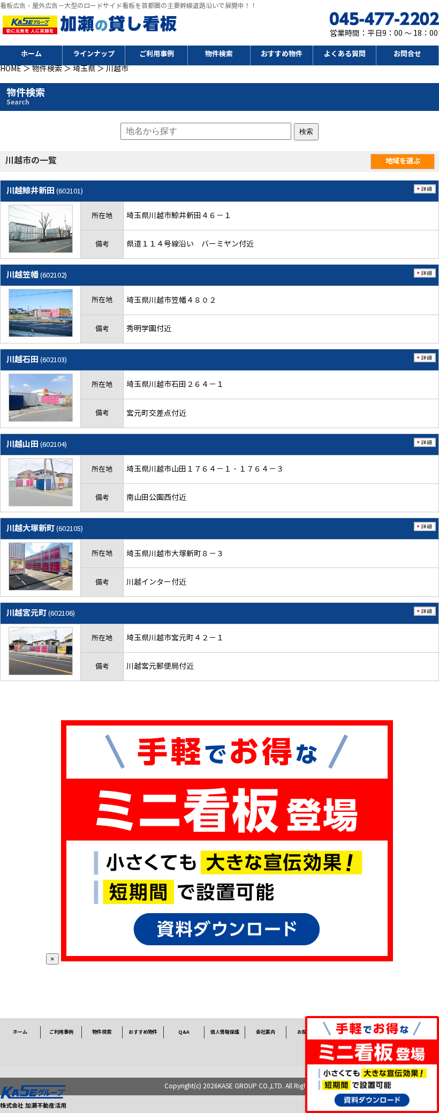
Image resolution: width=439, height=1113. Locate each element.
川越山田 (36, 444)
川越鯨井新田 (44, 190)
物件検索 (219, 53)
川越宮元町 (40, 613)
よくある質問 (345, 53)
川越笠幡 (36, 275)
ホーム (31, 53)
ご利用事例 (156, 53)
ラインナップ (94, 53)
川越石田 (36, 359)
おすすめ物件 (281, 53)
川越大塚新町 (44, 528)
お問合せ (407, 53)
